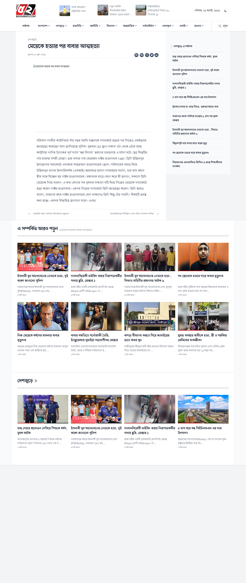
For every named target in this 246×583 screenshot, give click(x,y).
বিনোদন (113, 26)
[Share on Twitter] (152, 55)
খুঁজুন (225, 26)
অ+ (142, 55)
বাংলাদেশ (45, 26)
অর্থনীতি (96, 26)
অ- (136, 55)
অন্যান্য (200, 26)
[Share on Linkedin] (156, 55)
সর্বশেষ (25, 26)
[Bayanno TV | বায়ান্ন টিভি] (26, 10)
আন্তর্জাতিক (131, 26)
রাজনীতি (79, 26)
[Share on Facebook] (147, 55)
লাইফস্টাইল (150, 26)
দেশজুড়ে (62, 26)
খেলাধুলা (169, 26)
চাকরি (185, 26)
